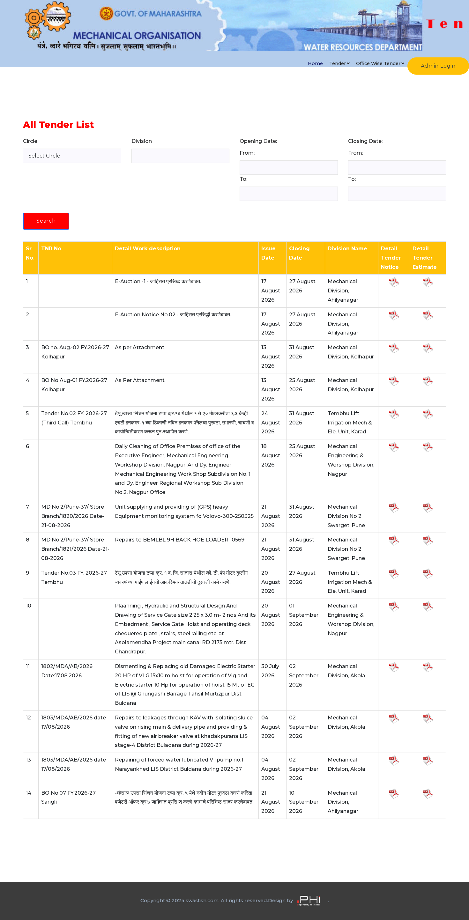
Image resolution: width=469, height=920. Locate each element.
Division (144, 141)
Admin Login (438, 66)
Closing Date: (365, 141)
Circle (32, 141)
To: (243, 179)
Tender (337, 63)
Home (315, 63)
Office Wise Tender (378, 63)
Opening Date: (258, 141)
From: (247, 153)
